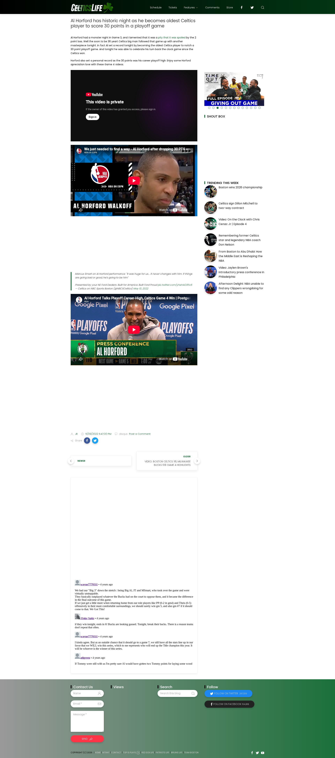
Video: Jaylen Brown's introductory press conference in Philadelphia (241, 272)
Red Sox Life (148, 752)
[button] (87, 440)
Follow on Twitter (230, 693)
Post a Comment (139, 434)
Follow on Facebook (231, 704)
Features (189, 7)
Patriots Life (162, 752)
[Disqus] (134, 528)
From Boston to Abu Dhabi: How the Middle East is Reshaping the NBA (241, 256)
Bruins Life (177, 752)
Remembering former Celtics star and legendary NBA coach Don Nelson (239, 240)
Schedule (156, 7)
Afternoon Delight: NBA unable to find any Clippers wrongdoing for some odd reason (241, 288)
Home (98, 752)
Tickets (173, 7)
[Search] (262, 7)
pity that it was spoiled (171, 37)
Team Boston (191, 752)
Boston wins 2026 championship (240, 187)
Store (229, 7)
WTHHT (106, 752)
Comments (212, 7)
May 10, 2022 (140, 288)
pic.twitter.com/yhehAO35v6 (175, 285)
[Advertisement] (134, 244)
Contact (116, 752)
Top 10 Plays (129, 752)
